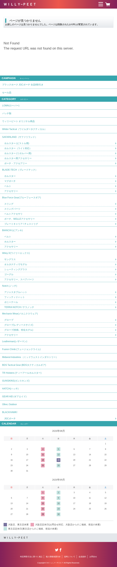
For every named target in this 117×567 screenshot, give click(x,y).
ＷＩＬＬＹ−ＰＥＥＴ (20, 4)
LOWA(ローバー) (10, 105)
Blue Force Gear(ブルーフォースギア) (21, 197)
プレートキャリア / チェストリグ (21, 224)
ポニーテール (11, 302)
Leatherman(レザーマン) (14, 341)
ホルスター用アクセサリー (18, 158)
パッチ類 (6, 113)
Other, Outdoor (9, 404)
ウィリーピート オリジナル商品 (18, 121)
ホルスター (10, 176)
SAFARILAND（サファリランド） (19, 137)
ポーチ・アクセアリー (15, 163)
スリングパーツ (12, 209)
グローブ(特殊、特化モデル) (18, 330)
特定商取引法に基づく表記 (31, 557)
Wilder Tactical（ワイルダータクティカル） (24, 129)
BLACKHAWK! (9, 412)
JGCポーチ (10, 418)
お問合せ (93, 557)
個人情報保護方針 (53, 557)
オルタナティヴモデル (15, 264)
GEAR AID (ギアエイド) (14, 396)
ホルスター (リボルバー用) (17, 153)
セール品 (6, 92)
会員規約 (82, 557)
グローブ (8, 320)
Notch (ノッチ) (9, 286)
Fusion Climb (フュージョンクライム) (21, 349)
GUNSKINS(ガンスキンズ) (15, 381)
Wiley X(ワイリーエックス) (16, 253)
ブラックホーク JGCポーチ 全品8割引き (22, 84)
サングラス (10, 259)
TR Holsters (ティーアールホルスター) (21, 373)
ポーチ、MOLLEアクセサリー (19, 219)
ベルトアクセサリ (13, 214)
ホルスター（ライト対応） (18, 148)
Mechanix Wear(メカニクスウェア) (20, 313)
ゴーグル (8, 274)
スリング (8, 204)
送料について (69, 557)
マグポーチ (10, 181)
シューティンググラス (15, 269)
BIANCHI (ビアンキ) (12, 230)
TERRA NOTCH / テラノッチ (19, 307)
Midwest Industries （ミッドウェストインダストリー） (30, 357)
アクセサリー (11, 191)
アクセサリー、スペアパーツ (19, 279)
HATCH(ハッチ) (10, 388)
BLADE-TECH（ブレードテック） (20, 170)
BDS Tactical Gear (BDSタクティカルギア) (24, 365)
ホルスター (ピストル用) (16, 143)
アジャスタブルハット (15, 292)
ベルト (7, 186)
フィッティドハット (14, 297)
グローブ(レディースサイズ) (18, 325)
